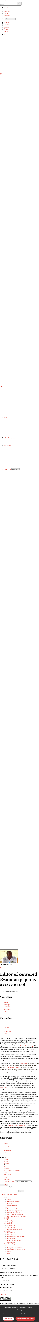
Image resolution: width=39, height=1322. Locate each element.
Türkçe (6, 31)
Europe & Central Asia (14, 1248)
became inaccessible (12, 1067)
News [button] (5, 35)
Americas (10, 1246)
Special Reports (12, 1205)
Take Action (11, 1227)
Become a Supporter (7, 1194)
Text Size (7, 1179)
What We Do (11, 1233)
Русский (6, 28)
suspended (23, 1063)
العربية (6, 29)
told (11, 1082)
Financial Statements (14, 1240)
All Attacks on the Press (15, 1214)
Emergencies (11, 1220)
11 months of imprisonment (17, 1125)
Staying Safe (11, 1222)
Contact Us (11, 1242)
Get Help (8, 469)
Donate (2, 469)
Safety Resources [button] (9, 438)
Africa (6, 1159)
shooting (3, 1087)
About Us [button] (7, 453)
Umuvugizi (7, 1174)
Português (7, 24)
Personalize (8, 1318)
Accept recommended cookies (25, 1318)
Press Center (11, 1238)
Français (6, 26)
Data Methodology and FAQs (16, 1216)
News (5, 1198)
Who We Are (11, 1235)
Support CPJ (11, 1225)
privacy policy (12, 1314)
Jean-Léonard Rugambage (25, 1046)
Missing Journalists (13, 1212)
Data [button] (5, 418)
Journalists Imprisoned (14, 1211)
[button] (10, 19)
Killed (5, 1172)
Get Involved (8, 1223)
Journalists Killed (12, 1209)
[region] (19, 1313)
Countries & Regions (10, 1244)
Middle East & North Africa (16, 1249)
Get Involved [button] (8, 445)
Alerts (2, 968)
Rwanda (6, 1163)
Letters (9, 1203)
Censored (7, 1167)
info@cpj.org (4, 1294)
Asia (8, 1253)
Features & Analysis (13, 1201)
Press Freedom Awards (14, 1229)
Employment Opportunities (16, 1236)
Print (5, 1177)
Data (5, 1207)
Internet (6, 1169)
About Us (7, 1231)
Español (6, 22)
